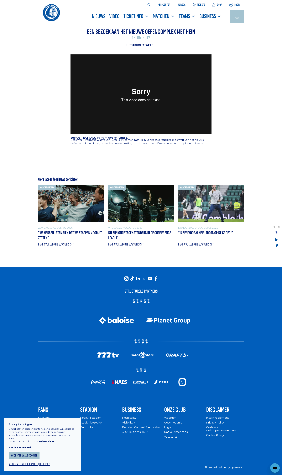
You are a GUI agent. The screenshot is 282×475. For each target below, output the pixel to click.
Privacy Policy (215, 422)
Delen (276, 227)
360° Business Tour (134, 431)
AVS (111, 137)
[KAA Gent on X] (143, 278)
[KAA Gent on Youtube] (149, 278)
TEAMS (184, 16)
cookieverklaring (45, 441)
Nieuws (98, 16)
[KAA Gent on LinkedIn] (138, 278)
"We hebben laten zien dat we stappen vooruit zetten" (70, 235)
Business (207, 16)
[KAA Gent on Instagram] (126, 278)
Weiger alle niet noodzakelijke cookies (29, 464)
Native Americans (176, 431)
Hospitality (129, 417)
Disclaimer (217, 410)
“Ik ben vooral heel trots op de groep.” (205, 232)
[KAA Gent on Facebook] (155, 278)
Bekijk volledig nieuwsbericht (56, 244)
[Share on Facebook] (277, 245)
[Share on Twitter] (277, 233)
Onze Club (175, 410)
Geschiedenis (173, 422)
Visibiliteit (128, 422)
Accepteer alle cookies (24, 456)
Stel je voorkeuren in (20, 447)
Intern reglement (217, 417)
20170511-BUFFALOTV (85, 137)
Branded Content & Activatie (141, 427)
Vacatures (170, 436)
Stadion (88, 410)
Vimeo (122, 137)
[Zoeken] (149, 5)
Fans (43, 410)
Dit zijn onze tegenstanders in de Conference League (139, 235)
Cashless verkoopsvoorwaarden (221, 429)
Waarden (170, 417)
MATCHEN (161, 16)
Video (114, 16)
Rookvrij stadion (90, 417)
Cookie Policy (215, 435)
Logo (167, 427)
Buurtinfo (86, 427)
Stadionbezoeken (91, 422)
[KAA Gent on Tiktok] (132, 278)
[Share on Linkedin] (277, 239)
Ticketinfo (133, 16)
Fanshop (44, 417)
